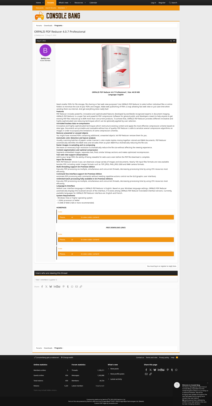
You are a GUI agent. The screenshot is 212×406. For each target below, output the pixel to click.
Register (77, 217)
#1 (174, 41)
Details (141, 401)
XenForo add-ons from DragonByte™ (99, 401)
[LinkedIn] (55, 286)
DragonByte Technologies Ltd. (128, 401)
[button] (43, 2)
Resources (79, 2)
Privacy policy (164, 357)
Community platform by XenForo (106, 399)
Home (38, 2)
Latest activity (116, 379)
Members (61, 8)
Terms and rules (151, 357)
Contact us (140, 357)
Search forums (51, 8)
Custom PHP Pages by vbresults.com (106, 403)
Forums (50, 2)
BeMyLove (40, 35)
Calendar (93, 2)
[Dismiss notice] (207, 383)
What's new (63, 2)
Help (172, 357)
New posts (40, 8)
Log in (68, 217)
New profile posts (117, 374)
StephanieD (100, 386)
